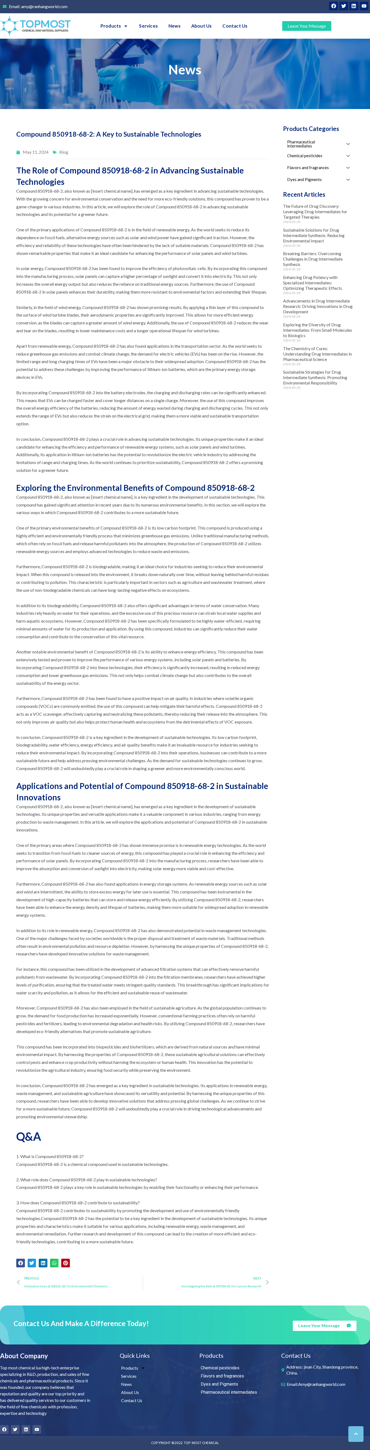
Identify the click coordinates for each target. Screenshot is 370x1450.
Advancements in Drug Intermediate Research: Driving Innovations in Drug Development (318, 306)
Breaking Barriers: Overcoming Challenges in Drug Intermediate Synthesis (313, 259)
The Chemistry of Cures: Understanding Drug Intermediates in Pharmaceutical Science (317, 354)
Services (148, 26)
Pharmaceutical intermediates (229, 1392)
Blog (63, 151)
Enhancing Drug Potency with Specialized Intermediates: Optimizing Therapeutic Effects (312, 283)
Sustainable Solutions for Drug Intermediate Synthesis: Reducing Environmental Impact (314, 235)
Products (110, 26)
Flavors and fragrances (222, 1376)
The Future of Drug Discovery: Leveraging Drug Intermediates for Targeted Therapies (315, 211)
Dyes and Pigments (219, 1384)
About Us (201, 26)
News (174, 26)
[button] (20, 1263)
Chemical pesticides (220, 1367)
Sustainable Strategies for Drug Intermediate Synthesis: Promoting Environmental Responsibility (315, 377)
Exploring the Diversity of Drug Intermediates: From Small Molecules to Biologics (317, 330)
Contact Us (234, 26)
